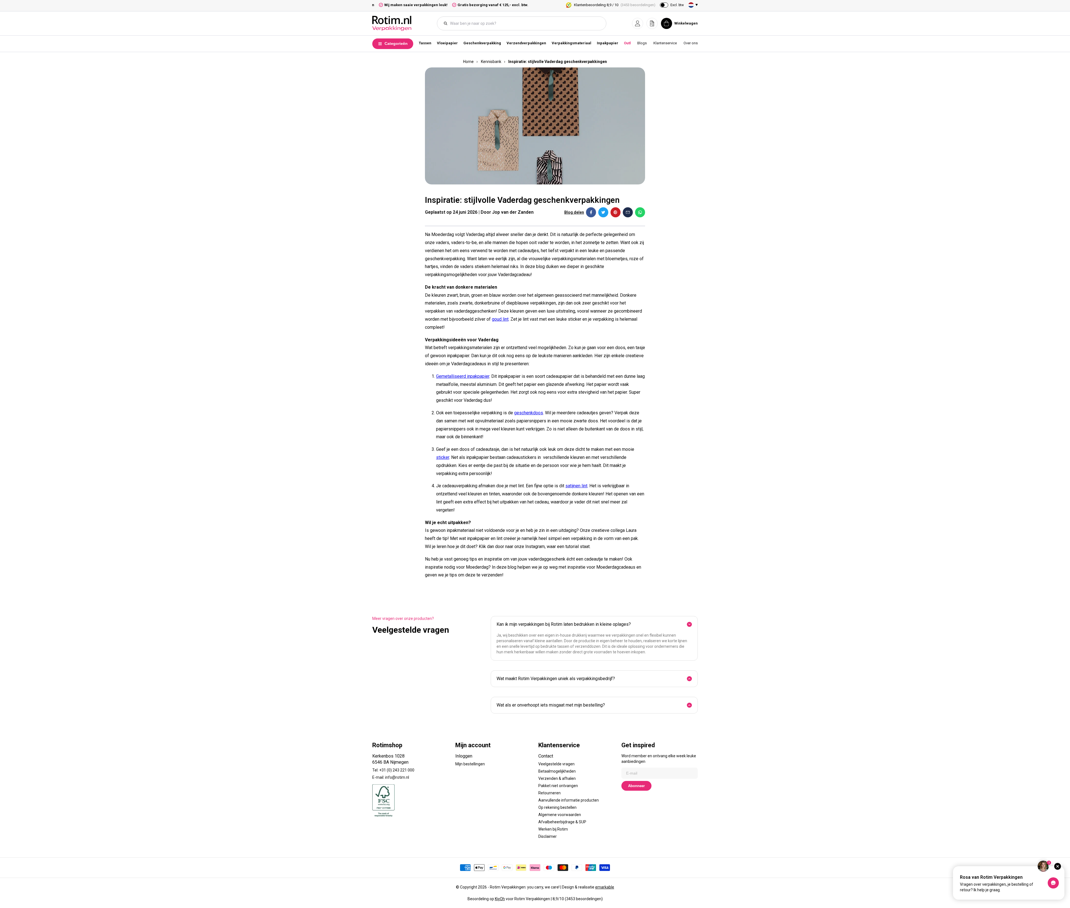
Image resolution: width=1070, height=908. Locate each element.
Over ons (691, 43)
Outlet (629, 43)
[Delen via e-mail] (628, 212)
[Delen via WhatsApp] (640, 212)
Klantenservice (665, 43)
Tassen (425, 43)
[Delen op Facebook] (591, 212)
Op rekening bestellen (557, 807)
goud (497, 319)
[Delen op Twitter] (603, 212)
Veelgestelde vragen (556, 764)
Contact (545, 756)
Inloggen (463, 756)
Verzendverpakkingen (526, 43)
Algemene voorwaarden (559, 814)
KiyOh (500, 899)
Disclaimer (547, 836)
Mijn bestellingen (470, 764)
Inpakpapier (607, 43)
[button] (637, 23)
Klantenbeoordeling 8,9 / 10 (614, 5)
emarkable (604, 887)
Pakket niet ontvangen (558, 785)
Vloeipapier (447, 43)
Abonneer (636, 786)
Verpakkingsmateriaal (571, 43)
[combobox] (524, 23)
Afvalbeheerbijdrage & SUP (562, 822)
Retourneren (549, 793)
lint (506, 319)
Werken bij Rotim (553, 829)
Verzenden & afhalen (557, 778)
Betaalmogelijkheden (557, 771)
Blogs (642, 43)
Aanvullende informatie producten (568, 800)
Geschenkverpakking (482, 43)
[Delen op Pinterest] (616, 212)
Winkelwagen (686, 23)
